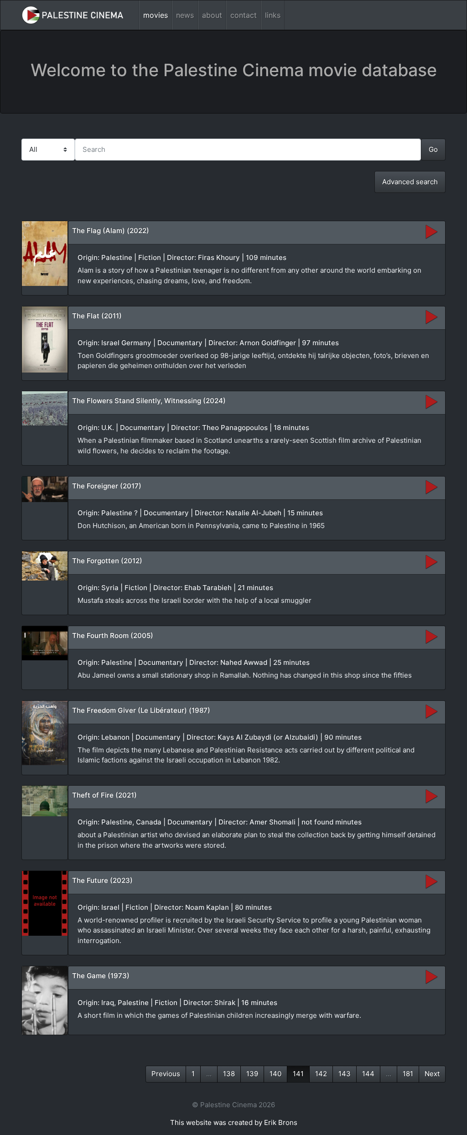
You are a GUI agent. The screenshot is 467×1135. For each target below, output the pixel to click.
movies (155, 15)
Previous (165, 1073)
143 (344, 1073)
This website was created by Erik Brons (233, 1122)
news (185, 15)
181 (408, 1073)
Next (432, 1073)
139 (252, 1073)
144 (368, 1073)
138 (229, 1073)
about (212, 15)
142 (321, 1073)
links (272, 15)
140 (275, 1073)
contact (243, 15)
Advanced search (410, 181)
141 (298, 1073)
